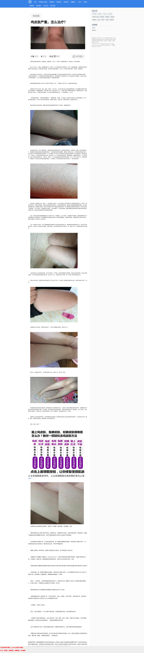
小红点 (79, 2)
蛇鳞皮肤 (58, 2)
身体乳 (85, 2)
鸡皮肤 (107, 19)
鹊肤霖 (30, 478)
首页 (35, 2)
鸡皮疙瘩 (66, 2)
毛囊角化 (73, 2)
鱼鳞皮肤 (51, 2)
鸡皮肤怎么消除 (43, 2)
